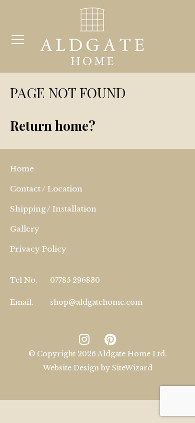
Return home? (53, 125)
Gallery (25, 229)
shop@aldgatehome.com (96, 302)
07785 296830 (75, 280)
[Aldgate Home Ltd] (92, 36)
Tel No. (24, 280)
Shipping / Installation (53, 209)
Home (22, 168)
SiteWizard (132, 367)
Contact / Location (46, 188)
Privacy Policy (38, 249)
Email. (22, 302)
